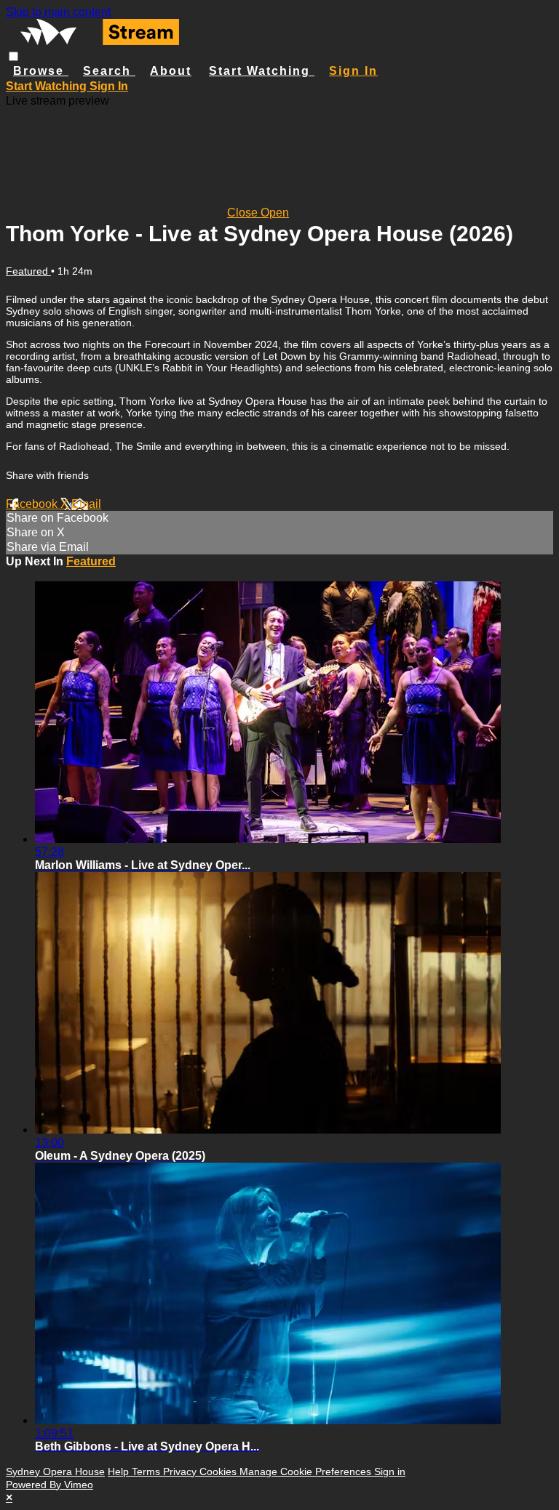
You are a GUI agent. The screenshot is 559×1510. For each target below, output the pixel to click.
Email (86, 504)
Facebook (33, 504)
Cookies (219, 1471)
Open (275, 212)
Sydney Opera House (55, 1471)
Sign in (353, 71)
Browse (40, 71)
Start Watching (261, 71)
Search (109, 71)
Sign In (109, 86)
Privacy (181, 1471)
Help (120, 1471)
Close (244, 212)
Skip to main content (58, 12)
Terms (147, 1471)
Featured (28, 271)
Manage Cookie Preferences (306, 1471)
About (170, 71)
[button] (13, 56)
